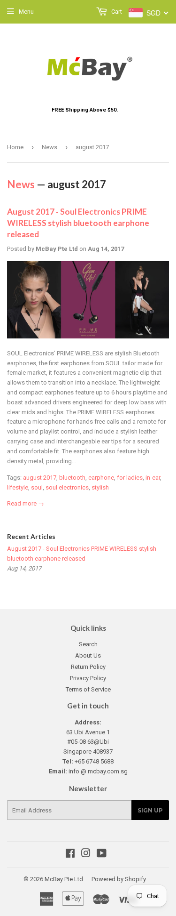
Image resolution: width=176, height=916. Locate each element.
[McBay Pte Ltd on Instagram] (86, 854)
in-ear (152, 477)
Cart (116, 11)
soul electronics (67, 487)
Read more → (25, 503)
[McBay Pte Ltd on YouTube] (102, 854)
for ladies (130, 477)
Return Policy (88, 666)
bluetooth (72, 477)
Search (88, 644)
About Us (88, 655)
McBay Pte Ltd (64, 879)
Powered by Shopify (119, 879)
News (49, 147)
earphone (101, 477)
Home (15, 147)
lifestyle (17, 487)
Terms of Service (88, 689)
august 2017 (39, 477)
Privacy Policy (88, 678)
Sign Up (150, 810)
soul (37, 487)
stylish (100, 487)
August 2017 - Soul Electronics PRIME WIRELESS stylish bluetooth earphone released (78, 223)
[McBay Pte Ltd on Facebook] (70, 854)
